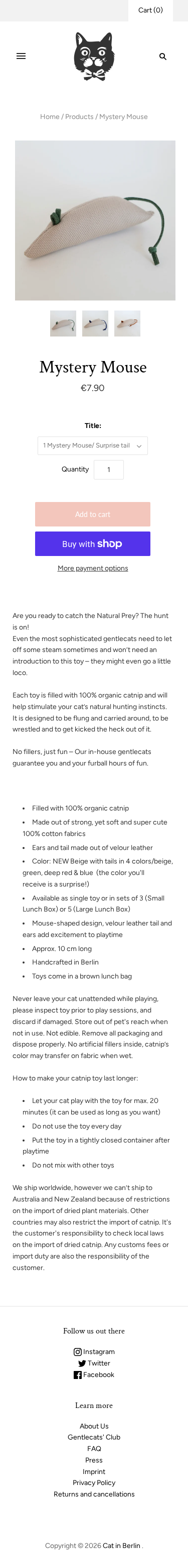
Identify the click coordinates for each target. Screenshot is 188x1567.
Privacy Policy (94, 1482)
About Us (94, 1426)
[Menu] (21, 56)
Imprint (94, 1472)
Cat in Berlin (121, 1546)
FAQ (94, 1448)
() (150, 10)
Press (94, 1460)
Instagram (98, 1352)
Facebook (98, 1374)
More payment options (93, 568)
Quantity (75, 469)
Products (79, 116)
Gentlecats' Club (94, 1437)
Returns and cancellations (94, 1494)
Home (50, 116)
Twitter (98, 1363)
